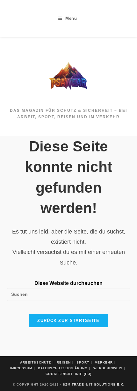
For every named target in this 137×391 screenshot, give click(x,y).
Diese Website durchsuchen (68, 283)
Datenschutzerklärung (63, 368)
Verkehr (104, 362)
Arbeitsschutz (35, 362)
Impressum (21, 368)
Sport (82, 362)
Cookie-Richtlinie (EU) (68, 374)
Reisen (64, 362)
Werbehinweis (108, 368)
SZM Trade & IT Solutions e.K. (94, 384)
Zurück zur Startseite (68, 320)
